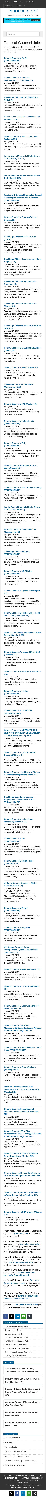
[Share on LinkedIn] (17, 1316)
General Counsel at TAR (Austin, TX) (20, 404)
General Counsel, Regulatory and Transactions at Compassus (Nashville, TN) (21, 1111)
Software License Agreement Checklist (21, 1461)
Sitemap (31, 1487)
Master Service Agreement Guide (18, 1456)
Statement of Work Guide (15, 1465)
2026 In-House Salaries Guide (17, 1341)
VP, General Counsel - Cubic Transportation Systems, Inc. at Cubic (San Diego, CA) (21, 950)
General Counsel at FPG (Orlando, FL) (21, 367)
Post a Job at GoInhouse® (16, 1345)
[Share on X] (11, 1316)
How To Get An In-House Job (17, 1348)
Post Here (18, 2)
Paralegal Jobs (11, 1447)
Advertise (9, 6)
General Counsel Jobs (14, 1334)
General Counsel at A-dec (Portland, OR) (22, 969)
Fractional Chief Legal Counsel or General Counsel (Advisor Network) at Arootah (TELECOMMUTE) (23, 197)
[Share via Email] (23, 1316)
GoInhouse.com (21, 1234)
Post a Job (21, 6)
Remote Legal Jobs (13, 1330)
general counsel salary (30, 1244)
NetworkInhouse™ (12, 1438)
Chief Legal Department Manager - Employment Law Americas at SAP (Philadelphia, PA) (19, 799)
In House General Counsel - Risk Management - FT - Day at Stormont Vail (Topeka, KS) (21, 1089)
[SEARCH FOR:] (23, 34)
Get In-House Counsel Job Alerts (18, 1352)
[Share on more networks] (34, 1493)
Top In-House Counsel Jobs (16, 1327)
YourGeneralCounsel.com (15, 1452)
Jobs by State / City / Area (15, 1356)
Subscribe (29, 2)
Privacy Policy (24, 1478)
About (7, 2)
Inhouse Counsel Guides (27, 1305)
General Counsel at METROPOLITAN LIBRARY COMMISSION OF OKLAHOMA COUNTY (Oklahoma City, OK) (22, 733)
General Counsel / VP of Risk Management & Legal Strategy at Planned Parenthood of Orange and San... (22, 1028)
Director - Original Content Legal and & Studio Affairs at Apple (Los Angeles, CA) (22, 1392)
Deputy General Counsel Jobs (17, 1338)
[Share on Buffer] (29, 1316)
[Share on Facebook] (5, 1316)
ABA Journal (9, 1442)
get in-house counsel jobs (21, 1262)
